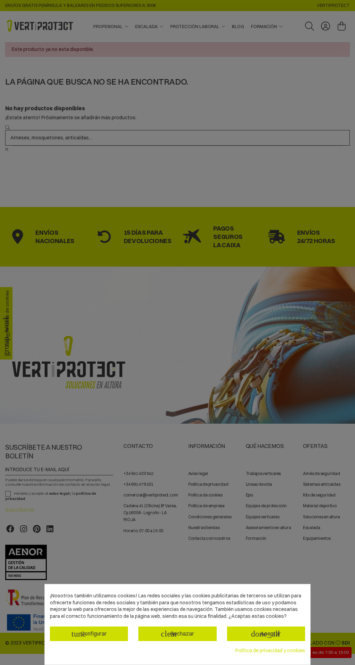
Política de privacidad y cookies (270, 650)
